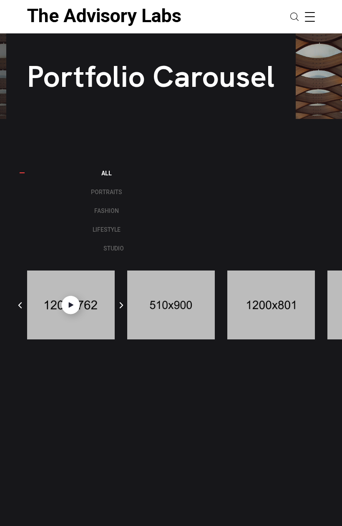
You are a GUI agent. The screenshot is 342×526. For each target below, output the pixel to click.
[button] (20, 305)
